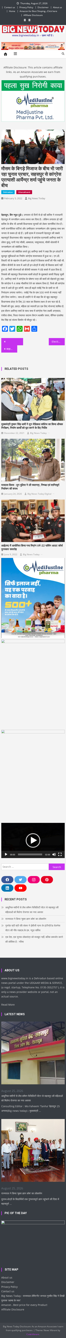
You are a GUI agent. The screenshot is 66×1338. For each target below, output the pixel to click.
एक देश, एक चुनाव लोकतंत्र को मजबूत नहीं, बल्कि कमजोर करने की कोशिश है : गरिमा (34, 939)
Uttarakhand (24, 192)
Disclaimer (43, 7)
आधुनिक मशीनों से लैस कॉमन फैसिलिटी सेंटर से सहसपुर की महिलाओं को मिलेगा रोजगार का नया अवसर (31, 910)
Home (12, 11)
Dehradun (8, 192)
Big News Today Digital (39, 493)
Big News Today (36, 198)
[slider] (30, 854)
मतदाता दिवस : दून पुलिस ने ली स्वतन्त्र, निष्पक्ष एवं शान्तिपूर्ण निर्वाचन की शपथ (30, 486)
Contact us (9, 7)
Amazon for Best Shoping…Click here (38, 11)
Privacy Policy (26, 7)
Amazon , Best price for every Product (24, 1305)
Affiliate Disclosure (33, 15)
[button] (33, 840)
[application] (33, 840)
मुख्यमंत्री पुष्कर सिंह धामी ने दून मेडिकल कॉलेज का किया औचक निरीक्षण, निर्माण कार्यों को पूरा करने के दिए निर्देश (32, 426)
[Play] (6, 854)
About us (57, 7)
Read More (8, 1004)
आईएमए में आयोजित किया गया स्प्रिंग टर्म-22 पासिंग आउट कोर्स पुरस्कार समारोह (32, 547)
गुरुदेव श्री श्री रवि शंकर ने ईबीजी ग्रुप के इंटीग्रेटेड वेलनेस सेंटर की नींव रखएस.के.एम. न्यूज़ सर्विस (32, 928)
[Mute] (54, 854)
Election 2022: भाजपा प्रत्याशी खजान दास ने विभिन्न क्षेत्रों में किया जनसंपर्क (58, 341)
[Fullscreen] (60, 854)
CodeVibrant (32, 1334)
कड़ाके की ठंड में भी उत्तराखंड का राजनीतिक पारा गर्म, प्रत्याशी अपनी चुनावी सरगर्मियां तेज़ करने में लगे (11, 349)
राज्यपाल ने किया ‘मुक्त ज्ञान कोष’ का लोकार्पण (25, 918)
